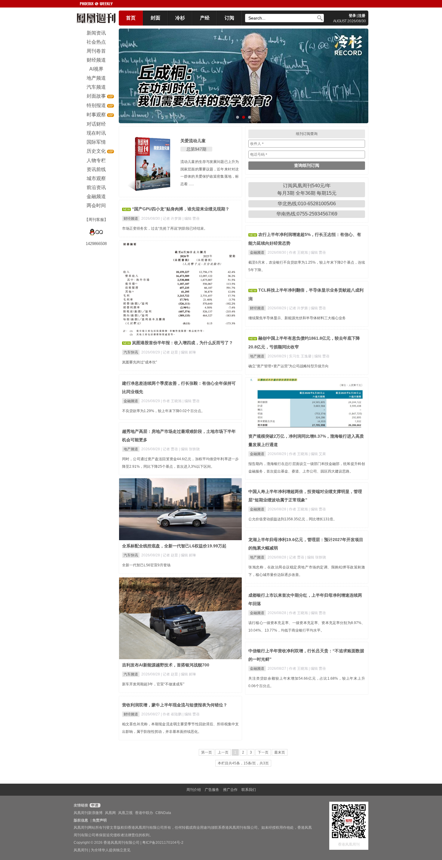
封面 (155, 17)
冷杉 (180, 17)
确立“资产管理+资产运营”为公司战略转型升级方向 (288, 366)
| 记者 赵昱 (170, 352)
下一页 (263, 752)
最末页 (279, 752)
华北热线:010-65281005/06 (307, 203)
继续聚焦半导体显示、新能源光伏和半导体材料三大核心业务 (297, 318)
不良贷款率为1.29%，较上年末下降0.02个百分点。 (163, 411)
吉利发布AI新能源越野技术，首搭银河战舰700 (165, 665)
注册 (361, 16)
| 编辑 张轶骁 (189, 449)
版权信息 (81, 820)
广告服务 (212, 790)
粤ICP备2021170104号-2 (162, 842)
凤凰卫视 (125, 813)
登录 (352, 16)
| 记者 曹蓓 (170, 449)
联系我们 (248, 790)
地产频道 (257, 356)
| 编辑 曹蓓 (191, 218)
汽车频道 (131, 674)
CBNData (163, 813)
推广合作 (230, 790)
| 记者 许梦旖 (172, 218)
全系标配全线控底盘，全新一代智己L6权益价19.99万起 (174, 545)
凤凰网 (110, 813)
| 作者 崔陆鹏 (172, 714)
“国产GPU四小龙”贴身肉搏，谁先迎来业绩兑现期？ (180, 209)
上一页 (223, 752)
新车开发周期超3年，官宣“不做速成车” (153, 684)
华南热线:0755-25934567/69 (306, 213)
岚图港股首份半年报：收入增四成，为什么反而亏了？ (182, 342)
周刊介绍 (193, 790)
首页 (131, 17)
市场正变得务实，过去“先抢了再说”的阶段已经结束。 (164, 228)
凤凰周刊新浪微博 (88, 813)
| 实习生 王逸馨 (299, 356)
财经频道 (131, 218)
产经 (205, 17)
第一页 (206, 752)
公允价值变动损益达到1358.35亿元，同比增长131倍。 (292, 519)
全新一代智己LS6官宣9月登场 (146, 565)
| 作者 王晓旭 (298, 252)
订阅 (229, 17)
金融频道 (257, 252)
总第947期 (196, 149)
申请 (94, 805)
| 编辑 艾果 (317, 454)
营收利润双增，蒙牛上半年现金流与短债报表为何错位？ (174, 704)
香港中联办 (144, 813)
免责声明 (99, 820)
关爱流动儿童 (193, 140)
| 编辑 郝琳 (187, 352)
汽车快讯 (131, 352)
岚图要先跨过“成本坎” (139, 362)
